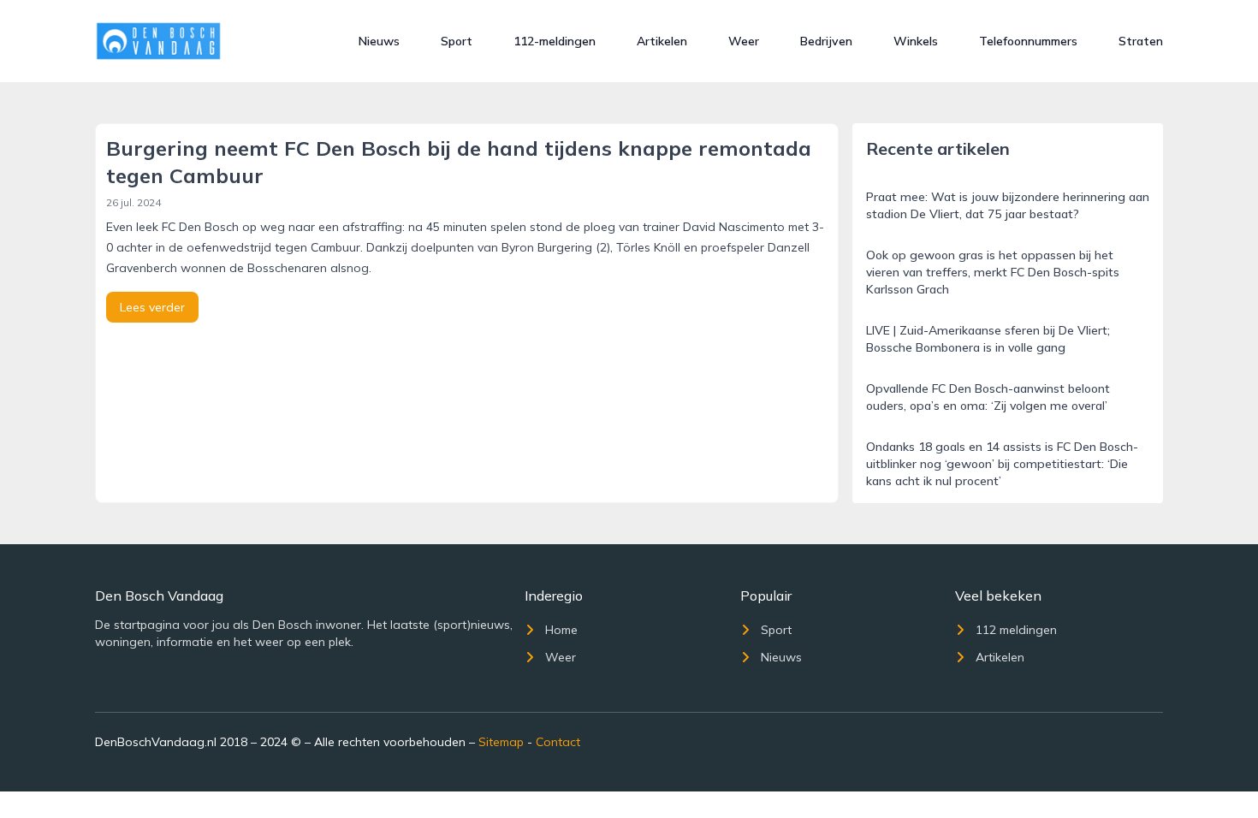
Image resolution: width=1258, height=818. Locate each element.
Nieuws (379, 41)
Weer (743, 41)
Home (561, 629)
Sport (456, 41)
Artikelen (662, 41)
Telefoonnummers (1028, 41)
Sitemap (501, 742)
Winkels (915, 41)
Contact (558, 742)
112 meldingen (1016, 629)
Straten (1141, 41)
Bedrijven (826, 41)
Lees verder (152, 307)
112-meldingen (554, 41)
